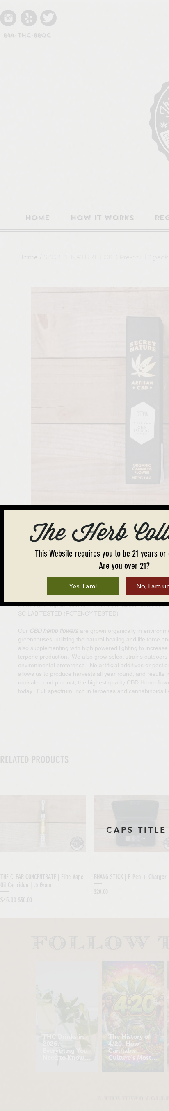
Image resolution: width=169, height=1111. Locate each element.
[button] (83, 586)
